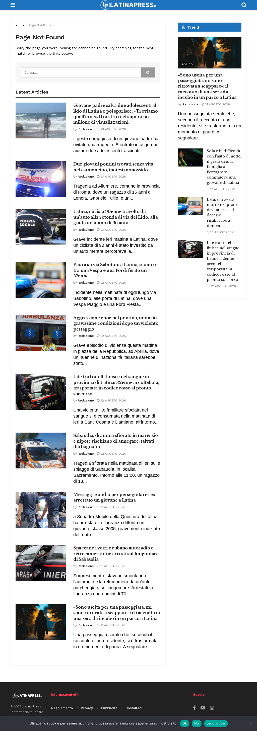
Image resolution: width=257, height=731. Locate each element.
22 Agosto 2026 (112, 282)
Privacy (87, 708)
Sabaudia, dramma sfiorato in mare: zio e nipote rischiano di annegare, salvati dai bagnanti (115, 441)
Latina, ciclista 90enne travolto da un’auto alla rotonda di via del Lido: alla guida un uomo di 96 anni (115, 217)
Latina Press (32, 706)
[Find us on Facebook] (194, 708)
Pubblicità (109, 708)
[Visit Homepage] (128, 5)
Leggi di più (216, 723)
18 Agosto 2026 (222, 232)
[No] (250, 723)
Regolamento (62, 708)
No (196, 723)
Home (20, 25)
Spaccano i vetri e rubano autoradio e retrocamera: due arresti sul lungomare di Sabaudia (116, 553)
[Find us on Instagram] (212, 708)
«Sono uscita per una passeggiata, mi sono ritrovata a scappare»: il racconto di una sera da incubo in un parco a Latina (116, 613)
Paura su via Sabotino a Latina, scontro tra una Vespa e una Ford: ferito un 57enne (114, 270)
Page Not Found (40, 25)
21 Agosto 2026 (112, 507)
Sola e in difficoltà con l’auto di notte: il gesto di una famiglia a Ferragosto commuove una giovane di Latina (224, 167)
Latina (187, 63)
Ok (184, 723)
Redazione (86, 129)
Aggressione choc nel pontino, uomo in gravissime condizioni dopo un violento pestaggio (115, 323)
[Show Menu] (13, 5)
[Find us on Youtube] (203, 708)
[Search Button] (243, 5)
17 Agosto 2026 (222, 189)
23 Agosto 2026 (112, 129)
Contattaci (133, 708)
